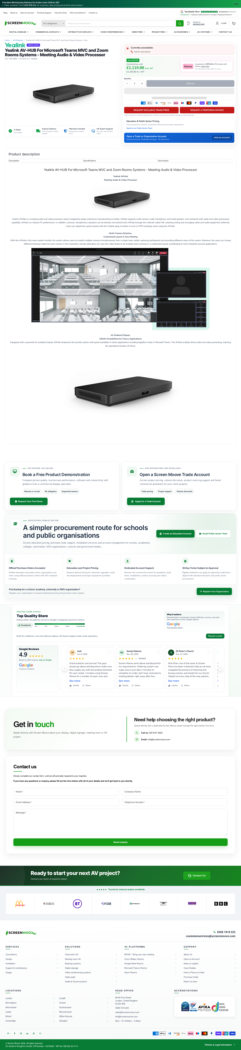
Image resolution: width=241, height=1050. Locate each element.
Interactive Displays (79, 32)
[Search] (180, 23)
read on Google (45, 660)
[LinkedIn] (27, 1033)
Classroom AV (71, 954)
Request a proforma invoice (207, 110)
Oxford (62, 1002)
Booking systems (73, 963)
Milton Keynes (65, 1016)
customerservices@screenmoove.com (210, 936)
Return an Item (190, 981)
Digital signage (71, 967)
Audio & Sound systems (76, 981)
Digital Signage (17, 32)
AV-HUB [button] (13, 59)
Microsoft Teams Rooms (135, 967)
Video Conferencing (112, 32)
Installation (10, 963)
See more (74, 680)
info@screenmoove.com (159, 739)
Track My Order (60, 13)
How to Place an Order (194, 972)
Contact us (93, 13)
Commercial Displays (47, 32)
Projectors (158, 32)
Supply (9, 972)
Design (9, 958)
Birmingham (11, 1002)
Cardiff (62, 998)
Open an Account (27, 13)
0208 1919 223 (29, 5)
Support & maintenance (16, 967)
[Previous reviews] (64, 668)
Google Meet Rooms (133, 963)
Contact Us (225, 32)
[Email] (8, 1033)
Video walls (70, 976)
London (9, 998)
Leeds (8, 1011)
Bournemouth (65, 1011)
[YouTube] (40, 1033)
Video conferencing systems (78, 972)
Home (7, 40)
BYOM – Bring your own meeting (139, 954)
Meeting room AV (73, 958)
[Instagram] (20, 1033)
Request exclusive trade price (151, 110)
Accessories (181, 32)
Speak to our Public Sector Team (139, 128)
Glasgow (63, 1020)
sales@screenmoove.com (127, 1012)
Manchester (11, 1007)
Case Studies (190, 967)
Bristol (8, 1016)
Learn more (205, 66)
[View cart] (234, 23)
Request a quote (215, 636)
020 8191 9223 (155, 732)
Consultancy (11, 954)
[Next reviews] (220, 668)
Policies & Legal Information (218, 1045)
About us (13, 13)
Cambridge (11, 1020)
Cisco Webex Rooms (134, 958)
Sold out (190, 83)
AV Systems (203, 32)
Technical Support (44, 13)
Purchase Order (191, 976)
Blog (5, 13)
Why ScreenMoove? (78, 13)
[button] (179, 91)
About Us (188, 954)
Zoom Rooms (130, 972)
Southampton (65, 1007)
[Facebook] (14, 1033)
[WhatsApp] (33, 1033)
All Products (18, 40)
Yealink (34, 59)
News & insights (191, 963)
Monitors (137, 32)
